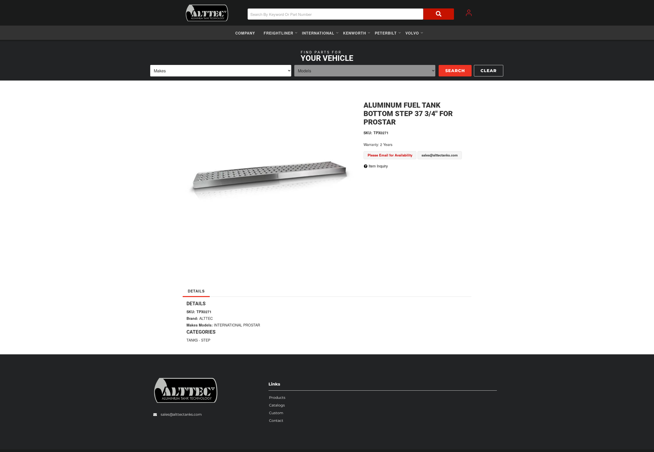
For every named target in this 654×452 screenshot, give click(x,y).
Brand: (192, 318)
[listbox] (220, 70)
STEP (205, 340)
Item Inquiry (378, 165)
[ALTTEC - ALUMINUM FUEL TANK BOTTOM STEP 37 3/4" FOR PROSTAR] (269, 175)
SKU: (368, 132)
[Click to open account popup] (468, 13)
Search (455, 70)
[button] (351, 14)
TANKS (192, 340)
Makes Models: (199, 324)
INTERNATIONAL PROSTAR (237, 324)
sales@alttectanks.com (181, 414)
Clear (489, 70)
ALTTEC (206, 318)
